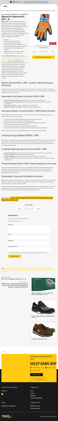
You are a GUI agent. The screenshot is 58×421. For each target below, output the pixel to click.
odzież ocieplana (36, 270)
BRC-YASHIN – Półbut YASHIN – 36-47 (39, 339)
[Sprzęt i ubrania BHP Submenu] (44, 11)
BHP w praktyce (10, 10)
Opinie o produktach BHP (42, 2)
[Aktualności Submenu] (6, 11)
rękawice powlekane (46, 270)
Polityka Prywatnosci (35, 403)
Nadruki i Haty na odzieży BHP (8, 403)
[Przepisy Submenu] (35, 11)
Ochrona (20, 10)
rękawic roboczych (19, 57)
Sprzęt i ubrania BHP (40, 10)
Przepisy (33, 10)
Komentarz (11, 224)
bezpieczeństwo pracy (9, 268)
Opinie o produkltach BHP (36, 395)
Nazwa (10, 234)
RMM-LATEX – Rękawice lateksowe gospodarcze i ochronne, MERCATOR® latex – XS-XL (42, 293)
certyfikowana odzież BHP (36, 268)
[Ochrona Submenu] (23, 11)
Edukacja (16, 10)
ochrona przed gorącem (12, 270)
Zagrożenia (47, 10)
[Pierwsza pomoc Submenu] (31, 11)
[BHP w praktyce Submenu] (13, 11)
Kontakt (32, 390)
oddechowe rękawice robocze (25, 270)
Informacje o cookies (35, 405)
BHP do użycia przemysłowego (22, 268)
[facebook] (11, 2)
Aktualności (3, 10)
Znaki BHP (53, 10)
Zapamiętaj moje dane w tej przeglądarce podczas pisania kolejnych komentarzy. (28, 252)
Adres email (11, 240)
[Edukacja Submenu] (18, 11)
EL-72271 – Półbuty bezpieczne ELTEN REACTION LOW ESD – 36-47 (43, 316)
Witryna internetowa (12, 246)
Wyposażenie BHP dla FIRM (29, 2)
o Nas (31, 388)
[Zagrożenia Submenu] (50, 11)
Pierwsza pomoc (27, 10)
